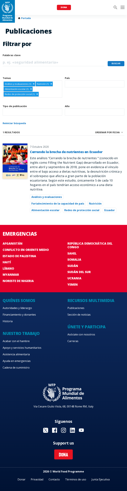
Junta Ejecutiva (100, 479)
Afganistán (12, 243)
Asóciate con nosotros (81, 334)
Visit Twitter (45, 430)
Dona (64, 7)
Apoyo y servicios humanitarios (22, 348)
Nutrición (95, 203)
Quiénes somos (19, 300)
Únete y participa (86, 326)
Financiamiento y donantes (19, 314)
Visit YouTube (81, 430)
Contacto (54, 479)
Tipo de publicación (15, 106)
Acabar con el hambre (16, 341)
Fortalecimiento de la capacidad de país (57, 203)
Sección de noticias (79, 314)
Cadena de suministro (16, 367)
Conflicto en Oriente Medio (26, 250)
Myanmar (11, 275)
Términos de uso (75, 479)
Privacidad (37, 479)
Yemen (72, 284)
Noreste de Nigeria (18, 281)
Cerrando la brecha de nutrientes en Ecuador (66, 152)
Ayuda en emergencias (17, 361)
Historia (8, 321)
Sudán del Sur (79, 272)
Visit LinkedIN (72, 430)
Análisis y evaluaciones (46, 197)
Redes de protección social (81, 210)
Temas (7, 78)
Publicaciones (75, 308)
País (67, 78)
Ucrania (74, 278)
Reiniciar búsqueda (14, 123)
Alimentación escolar (45, 210)
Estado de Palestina (19, 256)
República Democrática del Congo (89, 245)
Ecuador (109, 210)
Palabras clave (12, 55)
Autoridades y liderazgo (17, 308)
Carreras (72, 341)
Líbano (8, 268)
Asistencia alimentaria (16, 354)
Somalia (74, 259)
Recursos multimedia (90, 300)
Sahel (72, 253)
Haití (7, 262)
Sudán (72, 266)
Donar (21, 479)
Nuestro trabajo (21, 333)
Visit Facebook (54, 430)
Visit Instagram (63, 430)
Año (67, 106)
